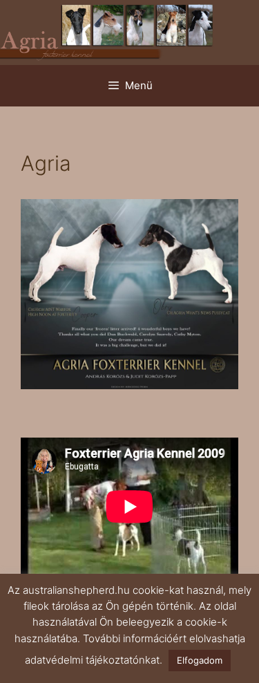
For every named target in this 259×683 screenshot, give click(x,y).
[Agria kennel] (129, 32)
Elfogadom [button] (199, 660)
